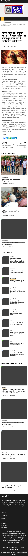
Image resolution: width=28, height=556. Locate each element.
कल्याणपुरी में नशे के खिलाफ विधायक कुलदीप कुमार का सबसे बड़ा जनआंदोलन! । (17, 291)
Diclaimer (3, 523)
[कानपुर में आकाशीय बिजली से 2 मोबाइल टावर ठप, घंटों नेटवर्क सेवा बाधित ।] (5, 323)
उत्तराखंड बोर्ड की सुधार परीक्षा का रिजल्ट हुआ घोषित (21, 145)
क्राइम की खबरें (13, 278)
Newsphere (21, 552)
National (12, 256)
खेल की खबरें (12, 351)
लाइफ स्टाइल (12, 268)
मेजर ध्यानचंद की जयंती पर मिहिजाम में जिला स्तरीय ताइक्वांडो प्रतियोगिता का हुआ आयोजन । (17, 354)
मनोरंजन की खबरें (5, 30)
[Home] (2, 19)
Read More (4, 512)
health (11, 330)
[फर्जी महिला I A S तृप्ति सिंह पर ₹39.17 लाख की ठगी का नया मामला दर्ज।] (5, 280)
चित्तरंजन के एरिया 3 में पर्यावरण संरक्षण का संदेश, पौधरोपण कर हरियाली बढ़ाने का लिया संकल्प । (17, 334)
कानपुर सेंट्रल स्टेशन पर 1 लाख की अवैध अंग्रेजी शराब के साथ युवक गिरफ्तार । (16, 313)
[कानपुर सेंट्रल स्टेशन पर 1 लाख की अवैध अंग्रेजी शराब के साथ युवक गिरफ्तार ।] (5, 312)
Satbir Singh (13, 46)
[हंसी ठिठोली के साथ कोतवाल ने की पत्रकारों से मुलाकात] (14, 197)
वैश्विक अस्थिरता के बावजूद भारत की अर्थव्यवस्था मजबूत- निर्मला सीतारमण (8, 145)
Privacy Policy (4, 525)
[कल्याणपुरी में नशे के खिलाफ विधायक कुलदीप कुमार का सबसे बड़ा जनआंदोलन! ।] (5, 290)
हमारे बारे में (3, 518)
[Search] (26, 18)
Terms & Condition (5, 520)
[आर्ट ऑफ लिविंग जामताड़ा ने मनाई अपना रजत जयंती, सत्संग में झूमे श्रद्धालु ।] (5, 271)
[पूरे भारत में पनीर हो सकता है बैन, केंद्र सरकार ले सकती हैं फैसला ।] (5, 343)
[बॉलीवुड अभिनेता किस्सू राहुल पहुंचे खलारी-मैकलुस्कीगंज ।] (14, 165)
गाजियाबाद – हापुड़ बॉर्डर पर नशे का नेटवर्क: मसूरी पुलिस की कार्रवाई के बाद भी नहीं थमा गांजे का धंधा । (17, 302)
